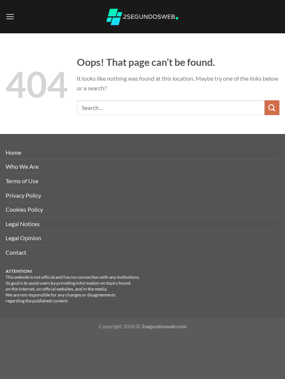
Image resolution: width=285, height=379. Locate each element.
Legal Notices (23, 223)
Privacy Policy (23, 195)
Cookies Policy (24, 209)
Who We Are (22, 166)
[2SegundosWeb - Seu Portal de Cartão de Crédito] (142, 17)
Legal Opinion (23, 237)
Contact (16, 252)
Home (13, 152)
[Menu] (10, 16)
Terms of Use (22, 180)
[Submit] (272, 107)
